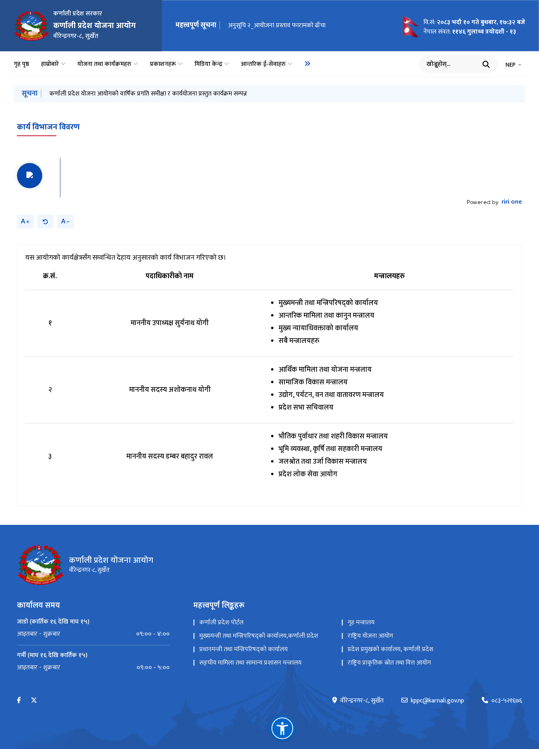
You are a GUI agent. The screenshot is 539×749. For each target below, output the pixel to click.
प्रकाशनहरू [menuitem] (163, 64)
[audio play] (29, 175)
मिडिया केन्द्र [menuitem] (208, 64)
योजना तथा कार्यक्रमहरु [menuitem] (104, 64)
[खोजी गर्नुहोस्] (486, 64)
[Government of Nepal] (31, 25)
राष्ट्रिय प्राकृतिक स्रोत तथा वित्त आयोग (389, 662)
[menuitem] (307, 63)
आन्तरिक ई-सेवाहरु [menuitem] (263, 64)
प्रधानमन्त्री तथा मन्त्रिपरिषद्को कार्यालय (243, 649)
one (512, 202)
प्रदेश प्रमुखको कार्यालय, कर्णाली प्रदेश (390, 649)
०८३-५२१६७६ (506, 701)
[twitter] (34, 700)
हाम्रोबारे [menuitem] (50, 64)
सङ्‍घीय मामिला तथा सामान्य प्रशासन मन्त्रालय (250, 662)
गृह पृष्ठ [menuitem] (21, 64)
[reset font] (45, 221)
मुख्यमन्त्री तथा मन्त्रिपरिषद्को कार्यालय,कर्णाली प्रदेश (258, 636)
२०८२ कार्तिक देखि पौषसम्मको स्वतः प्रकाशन (278, 25)
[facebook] (19, 700)
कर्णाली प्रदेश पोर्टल (221, 622)
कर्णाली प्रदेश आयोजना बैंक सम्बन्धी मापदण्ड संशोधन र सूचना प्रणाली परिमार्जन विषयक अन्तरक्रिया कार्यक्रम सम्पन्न (178, 93)
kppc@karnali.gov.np (437, 701)
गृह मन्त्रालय (361, 622)
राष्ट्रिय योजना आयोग (370, 636)
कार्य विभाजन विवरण (48, 127)
